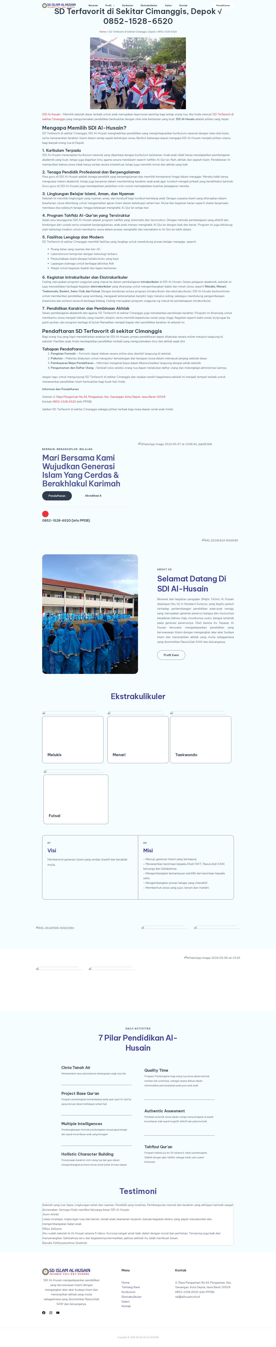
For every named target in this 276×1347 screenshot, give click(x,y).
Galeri (168, 5)
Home (102, 31)
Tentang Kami (131, 1287)
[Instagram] (50, 1312)
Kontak (183, 5)
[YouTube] (57, 1312)
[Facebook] (43, 1312)
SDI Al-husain (51, 114)
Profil (108, 5)
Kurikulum (127, 5)
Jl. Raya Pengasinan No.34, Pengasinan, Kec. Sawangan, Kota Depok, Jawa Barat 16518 (109, 397)
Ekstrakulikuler (149, 5)
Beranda (93, 5)
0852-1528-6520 (64, 402)
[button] (112, 5)
